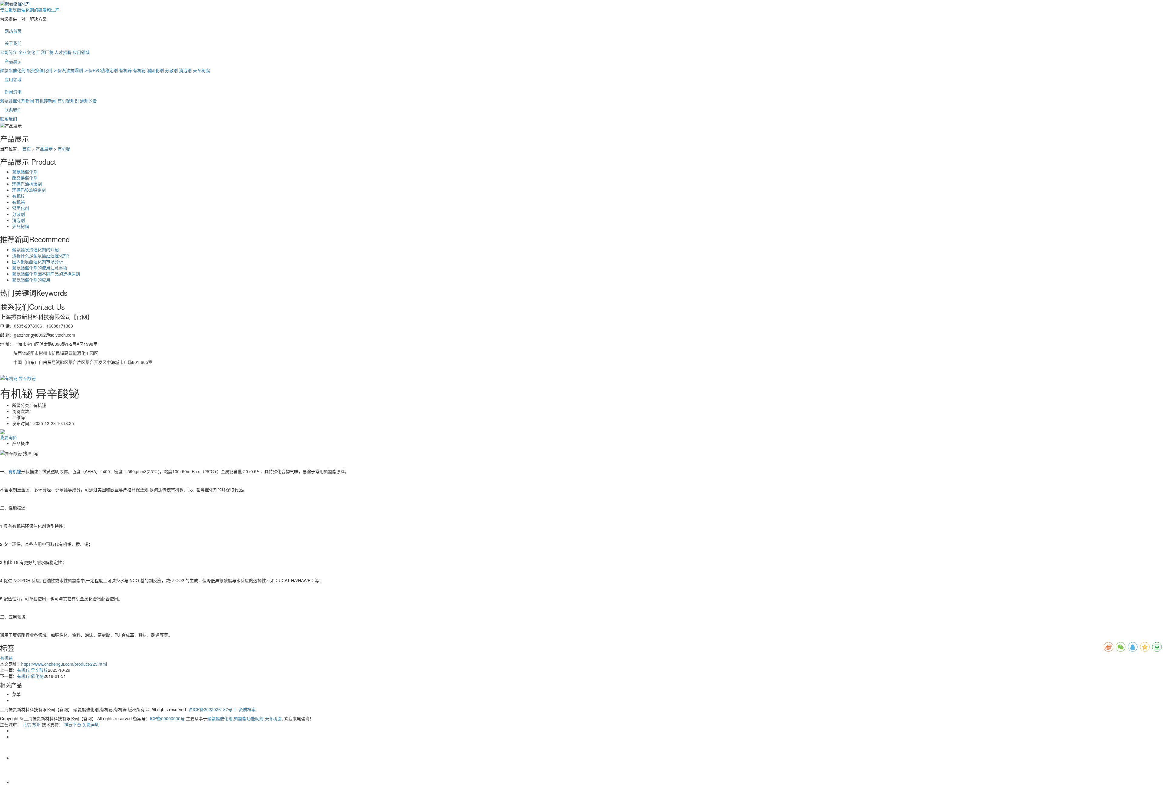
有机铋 (139, 70)
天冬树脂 (201, 70)
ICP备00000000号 (167, 718)
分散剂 (171, 70)
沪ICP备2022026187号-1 (212, 709)
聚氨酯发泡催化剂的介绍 (35, 249)
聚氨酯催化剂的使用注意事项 (39, 268)
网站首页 (13, 31)
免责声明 (90, 724)
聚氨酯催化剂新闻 (17, 100)
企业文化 (26, 52)
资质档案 (247, 709)
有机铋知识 (68, 100)
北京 (26, 724)
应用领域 (81, 52)
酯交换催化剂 (39, 70)
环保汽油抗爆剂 (68, 70)
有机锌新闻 (45, 100)
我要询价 (8, 437)
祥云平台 (72, 724)
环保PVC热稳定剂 (101, 70)
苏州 (36, 724)
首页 (26, 149)
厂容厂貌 (44, 52)
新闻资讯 (13, 91)
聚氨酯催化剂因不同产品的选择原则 (46, 274)
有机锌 (125, 70)
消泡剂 (185, 70)
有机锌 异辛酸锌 (32, 670)
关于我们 (13, 43)
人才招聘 (63, 52)
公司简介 (8, 52)
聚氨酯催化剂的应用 (31, 280)
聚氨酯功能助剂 (248, 718)
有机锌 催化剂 (30, 676)
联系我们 (13, 110)
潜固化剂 (155, 70)
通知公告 (88, 100)
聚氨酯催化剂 (12, 70)
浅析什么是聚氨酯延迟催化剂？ (41, 255)
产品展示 (13, 61)
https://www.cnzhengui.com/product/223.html (64, 664)
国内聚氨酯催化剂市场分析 (37, 262)
